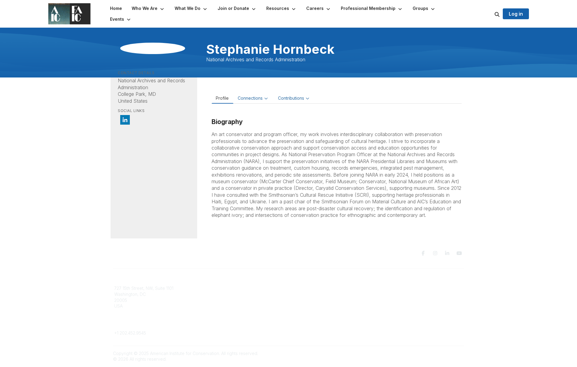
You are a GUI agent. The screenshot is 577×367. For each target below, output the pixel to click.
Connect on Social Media (406, 305)
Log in (516, 14)
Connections (250, 98)
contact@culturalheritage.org (143, 324)
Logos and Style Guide (404, 300)
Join (296, 288)
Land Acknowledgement (405, 288)
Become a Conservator (315, 311)
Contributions (291, 98)
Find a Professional (311, 305)
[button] (148, 8)
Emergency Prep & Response (321, 317)
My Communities (219, 288)
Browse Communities (223, 294)
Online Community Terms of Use (412, 294)
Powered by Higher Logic (438, 353)
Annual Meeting (307, 300)
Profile (222, 98)
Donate (299, 294)
